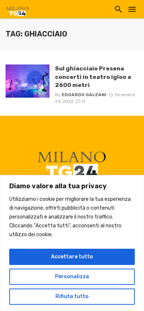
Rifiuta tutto (72, 296)
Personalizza (72, 276)
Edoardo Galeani (84, 94)
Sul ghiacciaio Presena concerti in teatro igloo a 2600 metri (93, 76)
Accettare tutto (72, 257)
